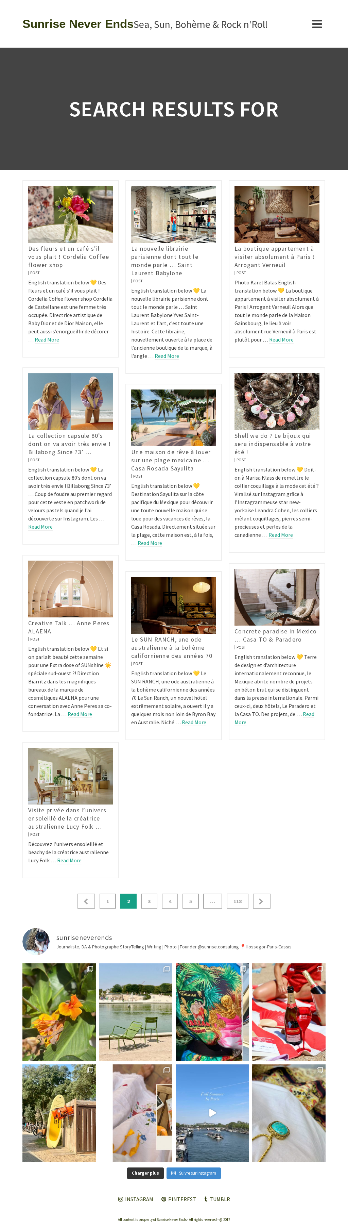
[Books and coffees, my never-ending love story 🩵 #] (288, 1113)
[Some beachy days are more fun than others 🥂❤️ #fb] (288, 1012)
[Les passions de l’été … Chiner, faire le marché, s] (135, 1113)
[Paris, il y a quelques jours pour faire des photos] (135, 1012)
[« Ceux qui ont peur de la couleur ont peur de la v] (212, 1012)
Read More (47, 339)
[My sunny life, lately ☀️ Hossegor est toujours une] (58, 1113)
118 (237, 901)
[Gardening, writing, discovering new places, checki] (58, 1012)
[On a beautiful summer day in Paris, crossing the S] (212, 1113)
